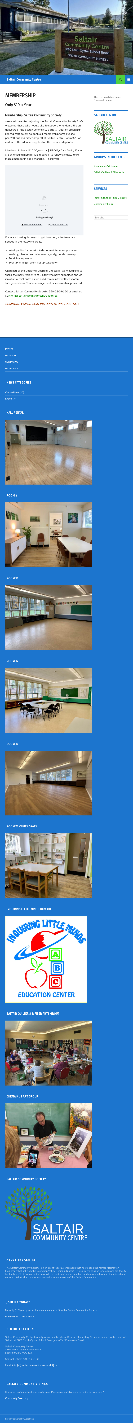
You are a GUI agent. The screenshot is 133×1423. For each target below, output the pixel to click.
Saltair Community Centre (24, 79)
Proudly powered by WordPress (19, 1418)
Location (10, 355)
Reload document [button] (32, 224)
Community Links (103, 203)
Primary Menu (129, 79)
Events (9, 349)
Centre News (12, 392)
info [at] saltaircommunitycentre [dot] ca (32, 296)
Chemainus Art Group (106, 165)
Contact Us (11, 362)
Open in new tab (59, 224)
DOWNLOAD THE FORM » (19, 1316)
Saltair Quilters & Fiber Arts (109, 172)
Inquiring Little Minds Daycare (110, 197)
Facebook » (11, 368)
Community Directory (16, 1398)
